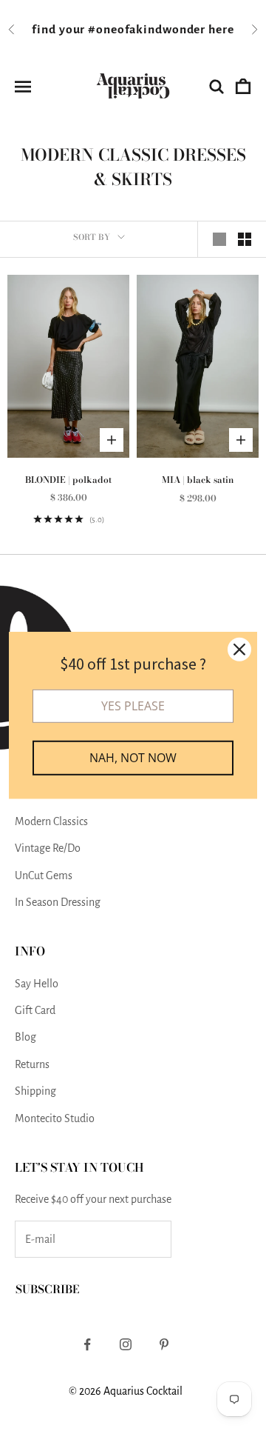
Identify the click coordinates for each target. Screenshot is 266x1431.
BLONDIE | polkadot (68, 480)
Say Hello (36, 984)
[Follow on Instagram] (125, 1344)
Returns (32, 1064)
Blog (25, 1037)
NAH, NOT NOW (133, 758)
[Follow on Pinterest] (164, 1344)
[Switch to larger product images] (219, 239)
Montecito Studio (55, 1118)
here (221, 29)
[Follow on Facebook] (87, 1344)
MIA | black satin (197, 480)
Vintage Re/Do (48, 848)
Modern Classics (51, 821)
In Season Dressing (57, 902)
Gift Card (35, 1010)
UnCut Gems (43, 875)
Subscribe (47, 1289)
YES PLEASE (133, 706)
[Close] (239, 649)
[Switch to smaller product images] (244, 239)
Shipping (35, 1091)
